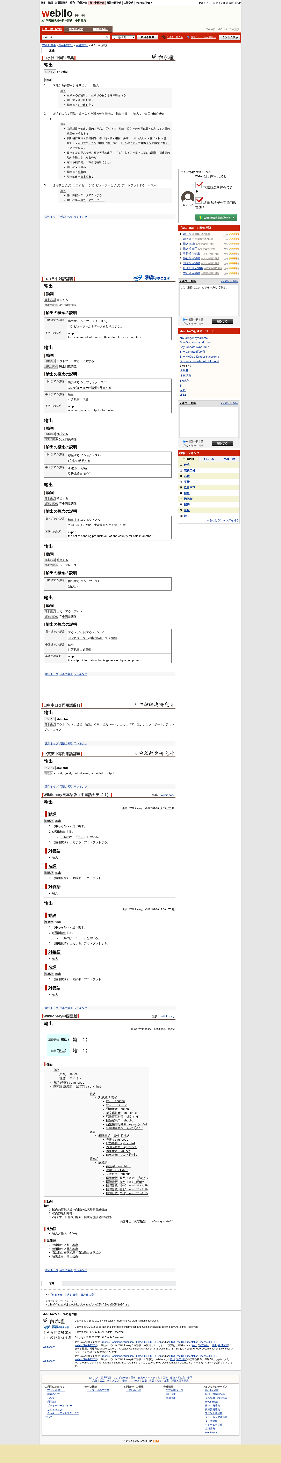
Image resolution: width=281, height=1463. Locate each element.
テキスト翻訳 (187, 281)
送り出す (81, 85)
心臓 (102, 95)
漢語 (109, 1128)
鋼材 (157, 143)
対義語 (54, 851)
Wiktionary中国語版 (60, 1016)
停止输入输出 (191, 258)
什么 (187, 464)
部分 (62, 305)
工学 (165, 1377)
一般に (64, 837)
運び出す (74, 586)
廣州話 (110, 1147)
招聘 (187, 504)
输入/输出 (189, 243)
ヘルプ (51, 1398)
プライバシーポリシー (59, 1405)
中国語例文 (76, 29)
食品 (151, 1380)
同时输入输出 (191, 263)
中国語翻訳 (100, 29)
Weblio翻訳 (211, 1401)
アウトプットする (133, 185)
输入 (96, 85)
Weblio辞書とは (56, 1390)
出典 (124, 808)
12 (160, 808)
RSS (155, 1441)
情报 (88, 649)
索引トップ (51, 216)
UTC (169, 808)
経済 (56, 831)
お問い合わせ (133, 1390)
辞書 (43, 2)
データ (98, 326)
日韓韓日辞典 (114, 2)
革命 (91, 162)
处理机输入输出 (193, 268)
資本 (81, 113)
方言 (166, 1380)
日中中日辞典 (96, 2)
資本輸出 (85, 176)
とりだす (111, 326)
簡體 (53, 1050)
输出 (58, 820)
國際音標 (117, 1128)
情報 (94, 387)
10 (142, 143)
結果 (100, 637)
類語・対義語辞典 (58, 2)
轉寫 (123, 1124)
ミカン (92, 143)
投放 (104, 1209)
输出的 (187, 234)
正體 (50, 1039)
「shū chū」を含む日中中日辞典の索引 (73, 1294)
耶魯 (109, 1116)
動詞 (52, 814)
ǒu (162, 113)
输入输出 (188, 239)
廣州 (116, 1135)
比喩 (55, 113)
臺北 (122, 1189)
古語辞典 (129, 2)
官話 (56, 1069)
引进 (71, 468)
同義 (68, 305)
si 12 (183, 394)
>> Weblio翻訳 (229, 281)
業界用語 (106, 1377)
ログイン (218, 2)
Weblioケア (211, 1432)
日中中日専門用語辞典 (61, 705)
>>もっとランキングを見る (222, 520)
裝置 (107, 1217)
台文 (115, 1174)
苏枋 (187, 476)
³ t (135, 1181)
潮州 (154, 152)
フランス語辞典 (213, 1413)
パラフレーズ (68, 565)
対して (158, 128)
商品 (73, 113)
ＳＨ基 (184, 370)
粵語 (56, 1082)
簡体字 (49, 820)
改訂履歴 (204, 1345)
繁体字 (49, 922)
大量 (164, 128)
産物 (88, 525)
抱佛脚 (188, 498)
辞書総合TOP (233, 2)
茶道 (146, 152)
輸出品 (82, 167)
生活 (102, 1380)
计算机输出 (75, 399)
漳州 (122, 1185)
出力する (78, 185)
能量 (78, 1217)
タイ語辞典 (211, 1421)
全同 (65, 366)
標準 (102, 1135)
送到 (64, 1213)
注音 (62, 1078)
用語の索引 (66, 216)
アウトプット (96, 200)
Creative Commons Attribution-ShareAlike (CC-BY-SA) (130, 1342)
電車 (133, 1377)
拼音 (62, 1074)
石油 (55, 1252)
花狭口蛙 (189, 470)
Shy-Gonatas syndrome (195, 342)
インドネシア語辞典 (216, 1417)
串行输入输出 (191, 253)
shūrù (72, 1233)
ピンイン (49, 719)
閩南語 (57, 1086)
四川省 (82, 143)
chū (154, 113)
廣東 (109, 1151)
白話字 (79, 1086)
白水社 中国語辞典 (58, 58)
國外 (81, 1209)
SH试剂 (184, 380)
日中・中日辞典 (52, 29)
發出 (113, 1217)
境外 (90, 1209)
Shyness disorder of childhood (199, 361)
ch (128, 1143)
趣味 (124, 1380)
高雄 (122, 1193)
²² (138, 1177)
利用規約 (52, 1401)
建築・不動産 (177, 1377)
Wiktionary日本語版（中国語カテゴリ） (76, 795)
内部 (55, 85)
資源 (64, 1209)
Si (181, 385)
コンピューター (100, 185)
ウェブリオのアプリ (98, 1390)
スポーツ (134, 1380)
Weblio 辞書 (49, 45)
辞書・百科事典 (180, 1380)
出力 (83, 200)
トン (124, 143)
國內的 (56, 1209)
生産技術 (100, 525)
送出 (79, 724)
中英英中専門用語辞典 (61, 754)
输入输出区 (190, 248)
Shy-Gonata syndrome (194, 347)
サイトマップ (54, 1409)
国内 (96, 113)
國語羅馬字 (113, 1120)
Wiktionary (167, 795)
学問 (189, 1377)
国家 (92, 1252)
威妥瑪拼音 (113, 1112)
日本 (148, 128)
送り (112, 95)
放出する (105, 387)
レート (112, 724)
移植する (62, 434)
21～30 (229, 458)
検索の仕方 (53, 1394)
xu (122, 1151)
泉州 (122, 1181)
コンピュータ (120, 1377)
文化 (72, 460)
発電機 (57, 185)
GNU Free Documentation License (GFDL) (193, 1342)
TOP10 (188, 459)
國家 (67, 1252)
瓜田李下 (189, 487)
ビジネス (94, 1377)
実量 (187, 481)
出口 (148, 113)
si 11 (183, 390)
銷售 (95, 1209)
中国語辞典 (82, 45)
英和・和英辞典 (78, 2)
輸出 (110, 143)
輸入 (55, 857)
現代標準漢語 (107, 1097)
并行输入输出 (191, 273)
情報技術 (61, 842)
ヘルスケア (113, 1380)
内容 (137, 1221)
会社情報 (171, 1394)
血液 (93, 95)
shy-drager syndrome (194, 337)
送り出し (83, 100)
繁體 (56, 1039)
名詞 (52, 866)
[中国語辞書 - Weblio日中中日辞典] (57, 15)
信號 (87, 1217)
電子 (56, 1217)
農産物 (71, 133)
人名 (159, 1380)
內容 (123, 1221)
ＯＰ (97, 724)
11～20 (208, 458)
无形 (69, 1248)
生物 (144, 1380)
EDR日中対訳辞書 (58, 279)
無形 (55, 1248)
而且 (187, 510)
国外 (107, 113)
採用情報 (171, 1398)
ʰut (143, 1177)
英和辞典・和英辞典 (216, 1398)
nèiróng (157, 1221)
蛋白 (61, 1256)
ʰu (138, 1128)
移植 (84, 468)
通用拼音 (112, 1109)
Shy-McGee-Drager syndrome (199, 356)
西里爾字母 (113, 1124)
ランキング (80, 216)
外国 (71, 525)
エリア (129, 724)
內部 (58, 1213)
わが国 (139, 128)
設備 (98, 1217)
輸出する (122, 113)
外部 (67, 85)
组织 (98, 1252)
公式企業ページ (174, 1390)
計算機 (69, 1217)
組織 (72, 1252)
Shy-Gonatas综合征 (193, 351)
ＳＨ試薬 (185, 375)
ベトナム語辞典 (213, 1424)
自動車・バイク (146, 1377)
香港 (124, 1135)
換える (166, 143)
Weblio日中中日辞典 (86, 1345)
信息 (85, 399)
